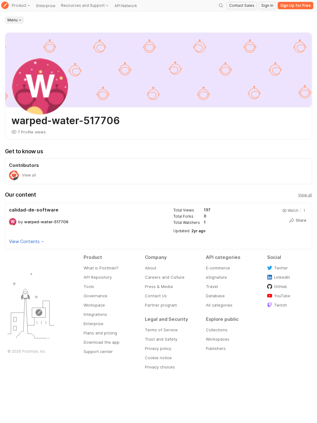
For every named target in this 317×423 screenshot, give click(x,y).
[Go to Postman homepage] (5, 6)
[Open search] (221, 5)
